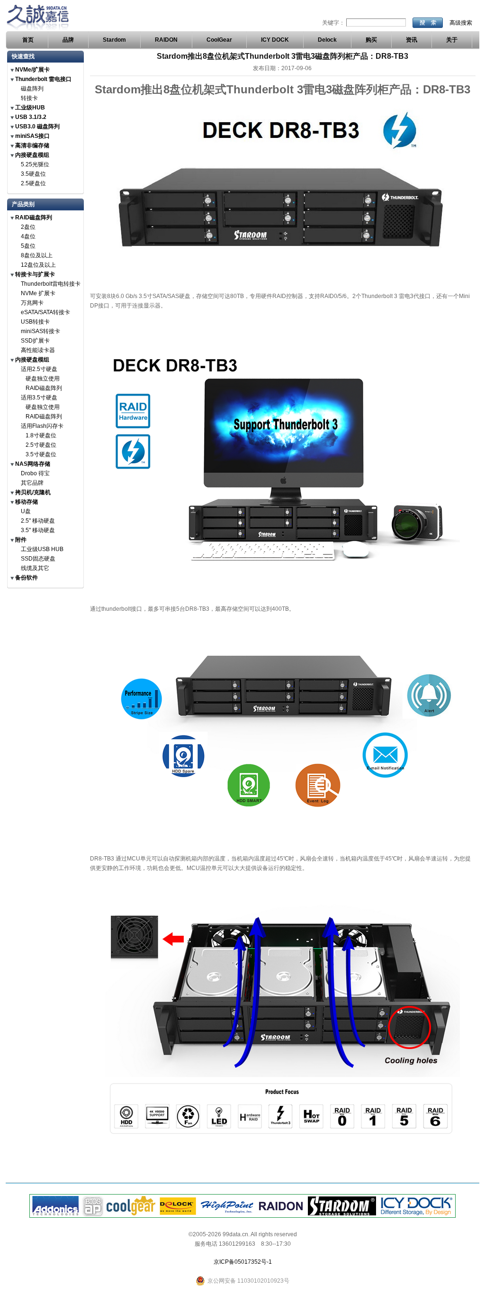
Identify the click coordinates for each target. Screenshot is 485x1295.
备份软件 (26, 577)
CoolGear (219, 39)
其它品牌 (32, 483)
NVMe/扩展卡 (32, 69)
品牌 (68, 39)
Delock (327, 39)
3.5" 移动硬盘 (38, 530)
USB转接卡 (35, 321)
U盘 (26, 511)
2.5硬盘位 (33, 183)
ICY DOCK (275, 39)
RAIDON (166, 39)
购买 (371, 39)
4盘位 (28, 236)
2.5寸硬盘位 (41, 445)
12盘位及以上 (38, 265)
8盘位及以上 (37, 255)
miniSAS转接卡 (40, 331)
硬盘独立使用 (43, 378)
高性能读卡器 (38, 350)
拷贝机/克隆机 (33, 492)
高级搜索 (460, 22)
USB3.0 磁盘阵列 (37, 126)
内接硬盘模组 (32, 155)
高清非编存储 (32, 145)
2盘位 (28, 227)
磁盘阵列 (32, 88)
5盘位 (28, 246)
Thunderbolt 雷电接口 (43, 79)
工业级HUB (30, 107)
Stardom (114, 39)
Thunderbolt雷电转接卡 (51, 284)
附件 (21, 539)
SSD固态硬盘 (38, 558)
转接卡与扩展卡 (35, 274)
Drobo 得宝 (35, 473)
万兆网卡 (32, 302)
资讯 (411, 39)
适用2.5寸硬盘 (39, 369)
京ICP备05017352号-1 (243, 1262)
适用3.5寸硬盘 (39, 397)
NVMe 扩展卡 (38, 293)
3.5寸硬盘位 (41, 454)
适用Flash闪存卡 (42, 426)
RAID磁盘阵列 (33, 217)
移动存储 (26, 501)
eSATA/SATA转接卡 (45, 312)
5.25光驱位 (35, 164)
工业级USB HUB (42, 549)
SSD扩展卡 (35, 340)
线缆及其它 (35, 568)
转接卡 (29, 98)
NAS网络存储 (32, 464)
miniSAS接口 (32, 136)
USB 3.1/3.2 (30, 117)
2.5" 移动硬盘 (38, 520)
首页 (28, 39)
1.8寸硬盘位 (41, 435)
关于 (452, 39)
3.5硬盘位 (33, 174)
